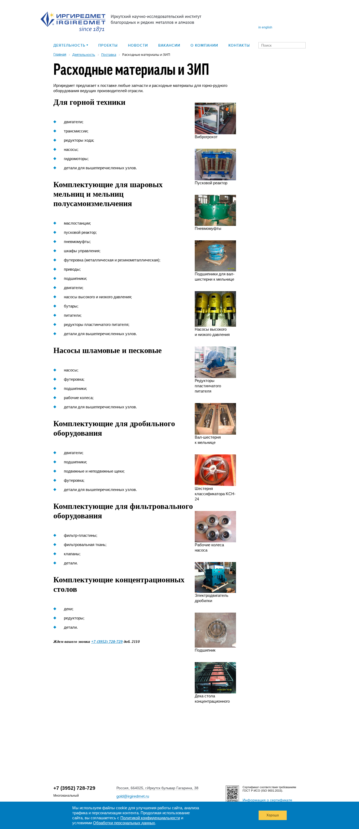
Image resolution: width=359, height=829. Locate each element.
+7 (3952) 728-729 (107, 641)
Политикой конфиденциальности (150, 818)
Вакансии (169, 45)
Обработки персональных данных (124, 823)
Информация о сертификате (267, 800)
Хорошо (272, 815)
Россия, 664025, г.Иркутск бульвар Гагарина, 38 (157, 788)
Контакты (239, 45)
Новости (138, 45)
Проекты (108, 45)
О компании (204, 45)
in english (265, 27)
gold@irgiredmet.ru (132, 796)
